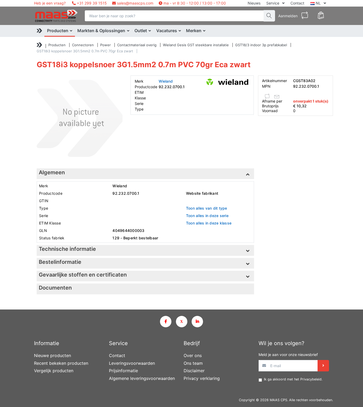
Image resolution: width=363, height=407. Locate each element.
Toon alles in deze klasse (208, 223)
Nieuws (254, 3)
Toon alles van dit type (206, 208)
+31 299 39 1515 (91, 3)
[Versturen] (323, 365)
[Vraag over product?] (277, 96)
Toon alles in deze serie (207, 215)
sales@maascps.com (135, 3)
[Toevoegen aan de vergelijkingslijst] (267, 96)
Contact (297, 3)
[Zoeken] (269, 16)
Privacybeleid (311, 379)
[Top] (39, 46)
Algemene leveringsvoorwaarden (142, 378)
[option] (80, 118)
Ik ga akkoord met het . (293, 379)
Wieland (166, 81)
